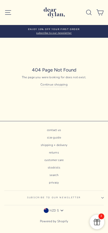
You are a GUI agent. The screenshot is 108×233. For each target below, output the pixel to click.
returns (54, 152)
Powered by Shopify (54, 221)
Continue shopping (54, 84)
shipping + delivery (54, 145)
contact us (54, 130)
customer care (54, 160)
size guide (54, 138)
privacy (54, 182)
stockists (54, 168)
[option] (54, 31)
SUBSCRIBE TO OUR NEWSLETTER (54, 197)
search (54, 175)
